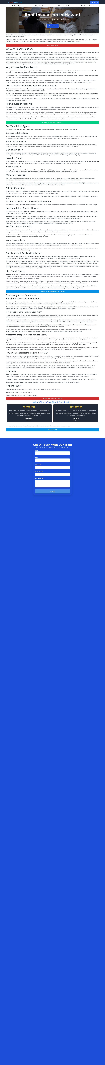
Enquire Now (52, 434)
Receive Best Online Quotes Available (52, 122)
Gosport (29, 395)
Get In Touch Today (52, 45)
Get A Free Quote (52, 429)
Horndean (15, 395)
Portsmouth (22, 395)
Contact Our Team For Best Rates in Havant (52, 291)
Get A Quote (52, 26)
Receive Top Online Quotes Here (52, 398)
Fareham (34, 395)
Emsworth (9, 395)
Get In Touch (94, 2)
